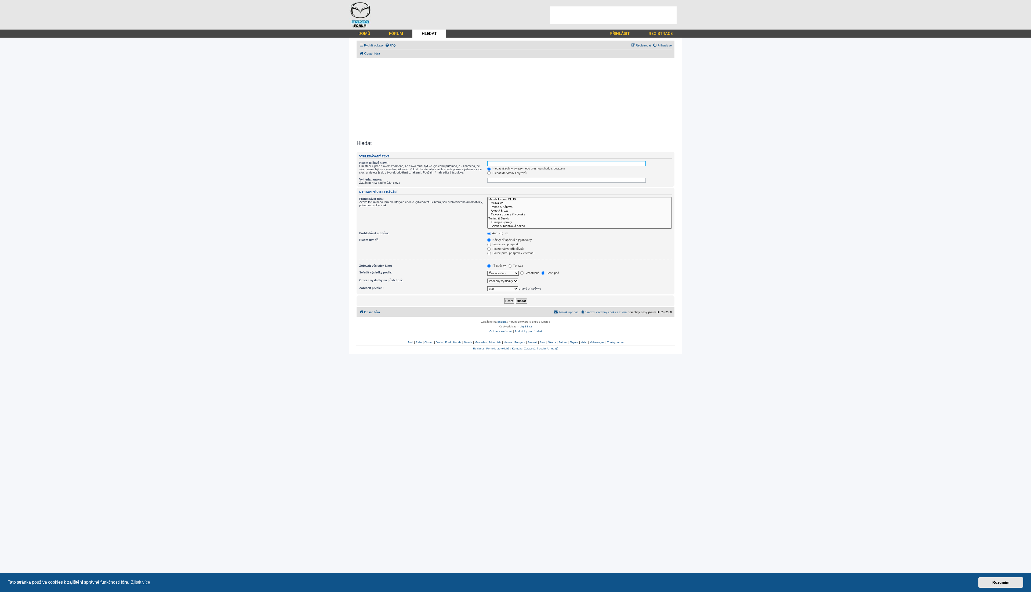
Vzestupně (532, 273)
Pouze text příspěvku (506, 244)
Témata (517, 265)
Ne (506, 233)
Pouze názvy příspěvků (508, 248)
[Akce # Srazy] (579, 211)
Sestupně (552, 273)
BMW (419, 342)
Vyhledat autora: (371, 179)
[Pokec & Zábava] (579, 207)
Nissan (508, 342)
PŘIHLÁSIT (620, 33)
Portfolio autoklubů (498, 348)
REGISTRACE (661, 33)
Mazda (468, 342)
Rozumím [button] (1000, 582)
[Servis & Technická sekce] (579, 226)
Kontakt (517, 348)
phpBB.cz (526, 326)
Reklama (478, 348)
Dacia (439, 342)
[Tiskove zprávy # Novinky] (579, 214)
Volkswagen (597, 342)
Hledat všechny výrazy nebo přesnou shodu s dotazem (528, 168)
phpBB (502, 321)
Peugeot (519, 342)
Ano (494, 233)
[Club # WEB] (579, 203)
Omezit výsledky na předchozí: (381, 280)
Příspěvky (499, 265)
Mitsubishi (495, 342)
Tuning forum (615, 342)
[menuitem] (390, 45)
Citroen (428, 342)
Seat (543, 342)
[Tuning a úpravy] (579, 222)
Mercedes (481, 342)
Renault (532, 342)
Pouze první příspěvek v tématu (513, 253)
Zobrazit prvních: (371, 288)
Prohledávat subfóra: (374, 233)
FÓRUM (396, 33)
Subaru (563, 342)
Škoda (552, 342)
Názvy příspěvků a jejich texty (512, 239)
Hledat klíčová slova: (374, 162)
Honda (457, 342)
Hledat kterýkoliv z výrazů (509, 173)
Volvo (584, 342)
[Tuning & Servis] (579, 219)
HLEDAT (429, 33)
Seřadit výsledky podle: (375, 272)
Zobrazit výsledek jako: (375, 265)
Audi (410, 342)
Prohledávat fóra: (371, 198)
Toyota (574, 342)
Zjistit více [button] (140, 582)
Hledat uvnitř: (369, 239)
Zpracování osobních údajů (541, 348)
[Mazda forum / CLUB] (579, 199)
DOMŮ (364, 33)
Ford (448, 342)
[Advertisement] (613, 15)
